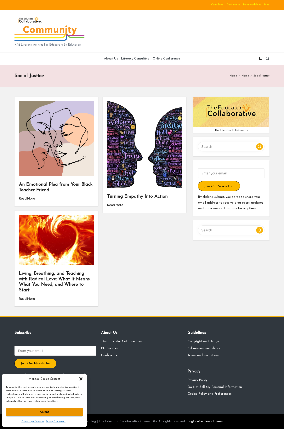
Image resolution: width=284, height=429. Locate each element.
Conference (109, 355)
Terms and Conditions (203, 355)
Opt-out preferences (32, 421)
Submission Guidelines (204, 348)
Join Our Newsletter (219, 186)
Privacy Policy (197, 380)
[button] (81, 379)
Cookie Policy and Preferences (209, 393)
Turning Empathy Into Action (137, 196)
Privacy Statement (55, 421)
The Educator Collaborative (121, 341)
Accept (44, 412)
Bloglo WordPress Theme (204, 421)
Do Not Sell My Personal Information (215, 387)
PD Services (109, 348)
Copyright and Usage (203, 341)
